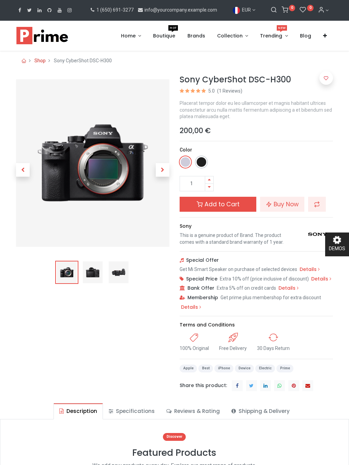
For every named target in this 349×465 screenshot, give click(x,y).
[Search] (274, 10)
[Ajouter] (209, 179)
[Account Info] (323, 10)
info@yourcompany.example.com (181, 10)
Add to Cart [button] (221, 204)
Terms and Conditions (207, 324)
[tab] (78, 411)
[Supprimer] (209, 187)
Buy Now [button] (285, 204)
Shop (40, 60)
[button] (325, 36)
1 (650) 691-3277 (114, 10)
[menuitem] (164, 36)
